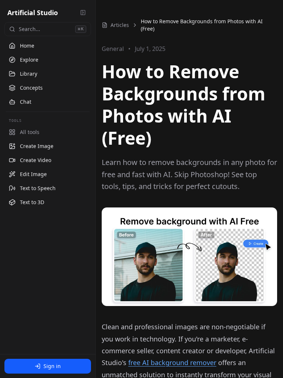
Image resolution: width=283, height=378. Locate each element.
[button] (47, 146)
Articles (120, 24)
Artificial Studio (32, 12)
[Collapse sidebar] (83, 12)
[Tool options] (84, 146)
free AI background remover (172, 362)
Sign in (52, 366)
